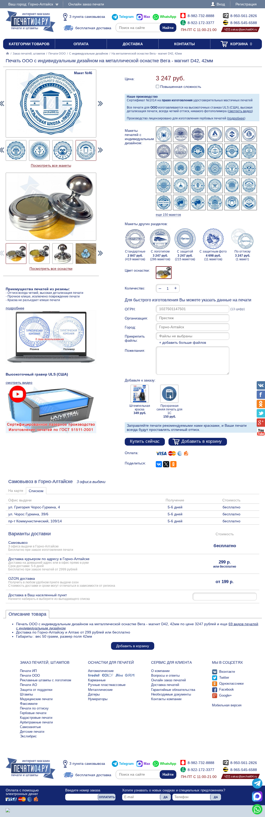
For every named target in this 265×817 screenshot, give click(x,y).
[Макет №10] (215, 151)
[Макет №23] (232, 185)
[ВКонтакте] (159, 464)
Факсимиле (29, 704)
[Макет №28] (215, 202)
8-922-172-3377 (201, 23)
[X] (166, 464)
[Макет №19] (164, 185)
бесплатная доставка (93, 28)
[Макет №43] (16, 150)
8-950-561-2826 (243, 16)
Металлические (100, 690)
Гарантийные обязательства (173, 690)
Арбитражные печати (36, 722)
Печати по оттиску (34, 708)
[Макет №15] (198, 168)
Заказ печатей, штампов (29, 53)
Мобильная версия (226, 705)
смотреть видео (240, 111)
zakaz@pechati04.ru (244, 29)
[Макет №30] (249, 202)
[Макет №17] (232, 168)
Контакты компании (166, 699)
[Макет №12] (249, 151)
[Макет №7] (164, 151)
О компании (160, 671)
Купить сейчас (145, 441)
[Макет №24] (249, 185)
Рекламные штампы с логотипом (45, 680)
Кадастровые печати (36, 718)
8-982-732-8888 (201, 16)
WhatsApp (168, 17)
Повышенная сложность (180, 87)
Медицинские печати (36, 699)
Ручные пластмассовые (107, 685)
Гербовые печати (33, 713)
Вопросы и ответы (165, 675)
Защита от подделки (36, 690)
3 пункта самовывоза (87, 16)
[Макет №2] (181, 134)
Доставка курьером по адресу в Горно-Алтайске (49, 564)
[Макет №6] (249, 134)
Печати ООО (57, 53)
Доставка (133, 44)
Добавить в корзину (201, 441)
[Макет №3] (198, 134)
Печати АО (28, 685)
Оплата (81, 44)
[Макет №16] (215, 168)
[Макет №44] (39, 150)
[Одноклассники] (173, 464)
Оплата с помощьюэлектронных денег (22, 792)
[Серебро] (164, 272)
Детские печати (32, 732)
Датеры (94, 694)
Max (147, 17)
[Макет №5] (232, 134)
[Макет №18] (249, 168)
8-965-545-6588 (243, 23)
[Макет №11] (232, 151)
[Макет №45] (62, 150)
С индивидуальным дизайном (88, 53)
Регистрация (246, 4)
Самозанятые (30, 727)
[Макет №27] (198, 202)
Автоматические (101, 671)
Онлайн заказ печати (86, 4)
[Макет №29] (232, 202)
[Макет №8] (181, 151)
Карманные (97, 680)
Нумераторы (97, 699)
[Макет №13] (164, 168)
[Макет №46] (86, 150)
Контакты (184, 44)
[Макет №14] (181, 168)
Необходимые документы (171, 694)
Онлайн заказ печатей (168, 680)
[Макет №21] (198, 185)
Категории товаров (29, 44)
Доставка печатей (165, 685)
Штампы (26, 694)
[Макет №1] (164, 134)
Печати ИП (28, 671)
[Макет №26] (181, 202)
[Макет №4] (215, 134)
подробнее (236, 118)
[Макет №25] (164, 202)
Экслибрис (28, 736)
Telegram (126, 17)
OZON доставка (61, 581)
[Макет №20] (181, 185)
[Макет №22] (215, 185)
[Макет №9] (198, 151)
